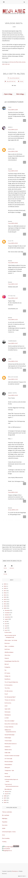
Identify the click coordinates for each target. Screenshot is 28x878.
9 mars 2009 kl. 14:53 (13, 319)
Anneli (10, 127)
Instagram (12, 568)
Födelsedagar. (8, 737)
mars (6, 630)
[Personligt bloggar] (8, 846)
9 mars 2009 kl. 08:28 (13, 223)
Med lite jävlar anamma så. (11, 743)
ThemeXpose (15, 871)
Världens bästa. (8, 749)
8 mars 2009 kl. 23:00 (13, 151)
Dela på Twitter (11, 81)
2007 (5, 798)
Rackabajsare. (8, 714)
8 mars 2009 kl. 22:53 (13, 129)
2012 (5, 601)
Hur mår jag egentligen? (10, 697)
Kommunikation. (8, 764)
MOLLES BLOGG (13, 377)
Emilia (20, 62)
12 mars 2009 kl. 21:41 (13, 509)
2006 (5, 800)
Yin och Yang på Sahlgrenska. (11, 682)
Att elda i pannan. (9, 691)
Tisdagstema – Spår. (9, 770)
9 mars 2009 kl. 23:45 (13, 492)
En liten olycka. (8, 632)
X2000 (3, 828)
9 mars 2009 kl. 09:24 (13, 243)
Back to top (21, 876)
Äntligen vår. (7, 676)
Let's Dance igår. (8, 758)
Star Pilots (16, 62)
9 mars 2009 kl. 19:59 (13, 379)
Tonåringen (12, 341)
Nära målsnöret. (8, 789)
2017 (5, 590)
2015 (5, 595)
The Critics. (7, 688)
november (7, 612)
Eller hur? (7, 664)
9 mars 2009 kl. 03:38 (13, 170)
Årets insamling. (6, 838)
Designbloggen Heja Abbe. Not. (12, 661)
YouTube (5, 574)
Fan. (5, 670)
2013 (5, 599)
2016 (5, 592)
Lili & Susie (12, 62)
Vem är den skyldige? (9, 720)
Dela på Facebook (14, 78)
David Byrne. (7, 679)
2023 (5, 586)
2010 (5, 606)
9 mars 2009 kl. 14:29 (13, 298)
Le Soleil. (7, 717)
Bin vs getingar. (5, 815)
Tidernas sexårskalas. (7, 812)
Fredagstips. (7, 667)
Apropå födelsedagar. (10, 734)
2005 (5, 802)
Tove (9, 107)
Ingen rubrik (7, 708)
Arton (3, 835)
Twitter (5, 568)
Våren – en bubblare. (9, 646)
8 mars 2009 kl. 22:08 (13, 109)
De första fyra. (8, 703)
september (7, 617)
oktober (7, 614)
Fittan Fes (11, 295)
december (7, 610)
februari (7, 791)
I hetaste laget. (8, 740)
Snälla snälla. (7, 752)
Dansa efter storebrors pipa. (11, 723)
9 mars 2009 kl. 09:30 (13, 262)
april (6, 628)
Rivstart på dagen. (9, 761)
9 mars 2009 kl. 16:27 (13, 343)
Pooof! (6, 694)
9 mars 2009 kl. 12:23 (13, 284)
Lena (9, 359)
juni (6, 623)
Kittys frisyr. (7, 655)
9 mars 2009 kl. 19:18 (13, 361)
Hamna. (6, 773)
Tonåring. (4, 841)
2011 (5, 603)
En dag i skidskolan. (9, 726)
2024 (5, 584)
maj (6, 625)
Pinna (21, 81)
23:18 (6, 706)
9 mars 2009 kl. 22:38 (13, 395)
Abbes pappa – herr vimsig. (11, 640)
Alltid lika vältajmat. (9, 652)
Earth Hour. (7, 649)
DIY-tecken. (7, 673)
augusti (7, 619)
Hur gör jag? (7, 776)
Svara (24, 120)
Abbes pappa (12, 393)
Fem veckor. (5, 825)
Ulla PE (10, 240)
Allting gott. (7, 767)
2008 (5, 796)
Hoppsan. (7, 658)
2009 (5, 608)
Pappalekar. (4, 821)
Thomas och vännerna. (10, 700)
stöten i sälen (4, 64)
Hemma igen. (8, 711)
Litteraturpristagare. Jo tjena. (9, 831)
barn (9, 64)
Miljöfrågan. (4, 818)
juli (5, 621)
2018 (5, 588)
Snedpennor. (8, 746)
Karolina (11, 149)
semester (23, 62)
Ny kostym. (7, 643)
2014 (5, 597)
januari (6, 793)
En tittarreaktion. (9, 685)
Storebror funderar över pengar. (12, 755)
